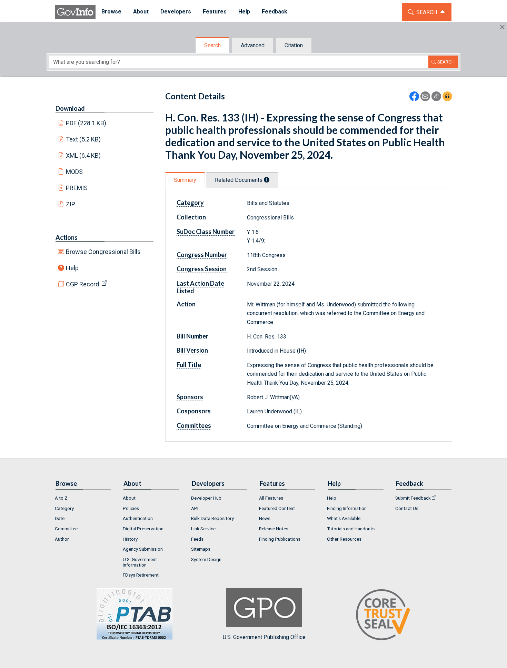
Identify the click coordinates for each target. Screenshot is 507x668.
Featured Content (277, 508)
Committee (66, 528)
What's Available (343, 518)
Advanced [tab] (253, 45)
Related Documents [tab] (239, 180)
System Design (206, 559)
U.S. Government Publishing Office (264, 637)
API (194, 508)
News (264, 518)
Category (64, 508)
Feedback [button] (274, 11)
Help (72, 268)
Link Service (203, 528)
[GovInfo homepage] (75, 12)
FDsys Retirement (141, 575)
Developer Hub (206, 498)
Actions (67, 237)
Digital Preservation (143, 528)
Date (59, 518)
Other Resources (344, 539)
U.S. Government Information (140, 562)
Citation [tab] (294, 45)
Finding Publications (279, 539)
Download (70, 108)
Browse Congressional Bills (103, 251)
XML (83, 155)
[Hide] (502, 27)
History (130, 539)
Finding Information (347, 508)
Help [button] (244, 11)
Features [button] (215, 11)
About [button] (141, 11)
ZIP (70, 204)
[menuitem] (111, 12)
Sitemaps (200, 549)
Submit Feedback (413, 498)
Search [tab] (212, 45)
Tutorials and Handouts (351, 528)
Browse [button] (111, 11)
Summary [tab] (185, 180)
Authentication (138, 518)
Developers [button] (175, 11)
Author (62, 539)
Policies (131, 508)
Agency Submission (143, 549)
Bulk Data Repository (212, 518)
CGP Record (82, 284)
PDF (86, 123)
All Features (271, 498)
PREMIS (77, 187)
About (129, 498)
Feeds (197, 539)
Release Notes (273, 528)
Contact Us (406, 508)
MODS (74, 171)
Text (83, 139)
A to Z (61, 498)
